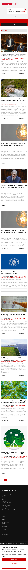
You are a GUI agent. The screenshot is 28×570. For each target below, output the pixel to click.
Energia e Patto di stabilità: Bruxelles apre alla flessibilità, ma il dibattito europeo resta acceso (13, 144)
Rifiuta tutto (14, 567)
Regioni (14, 104)
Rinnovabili (24, 277)
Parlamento (3, 59)
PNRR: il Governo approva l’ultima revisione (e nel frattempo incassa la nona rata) (14, 186)
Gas (3, 498)
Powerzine (4, 526)
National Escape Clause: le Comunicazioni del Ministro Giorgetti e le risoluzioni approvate (13, 55)
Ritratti (3, 523)
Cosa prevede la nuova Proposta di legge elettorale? (13, 315)
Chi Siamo (4, 525)
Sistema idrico (5, 507)
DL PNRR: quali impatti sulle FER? (11, 358)
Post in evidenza (9, 59)
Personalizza (14, 563)
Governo (16, 58)
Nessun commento (22, 73)
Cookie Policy (5, 536)
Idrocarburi (4, 495)
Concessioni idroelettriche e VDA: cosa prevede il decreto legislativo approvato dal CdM (13, 99)
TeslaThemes (14, 543)
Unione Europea (16, 235)
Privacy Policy (5, 534)
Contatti (4, 529)
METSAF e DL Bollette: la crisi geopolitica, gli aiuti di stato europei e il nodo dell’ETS (13, 231)
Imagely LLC (25, 543)
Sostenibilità (10, 406)
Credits (3, 528)
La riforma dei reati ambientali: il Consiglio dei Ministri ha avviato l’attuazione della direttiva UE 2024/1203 (14, 401)
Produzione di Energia (17, 277)
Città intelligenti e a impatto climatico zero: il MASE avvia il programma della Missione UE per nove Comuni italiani (12, 453)
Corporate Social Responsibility (9, 509)
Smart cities (4, 504)
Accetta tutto (14, 559)
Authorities (4, 520)
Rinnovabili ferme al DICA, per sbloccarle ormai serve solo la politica (13, 272)
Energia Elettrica (5, 496)
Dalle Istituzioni (18, 103)
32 (17, 479)
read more (4, 73)
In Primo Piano (21, 58)
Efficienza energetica (6, 502)
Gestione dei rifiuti (6, 505)
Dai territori (4, 508)
